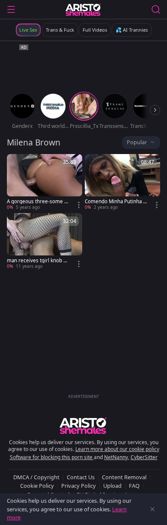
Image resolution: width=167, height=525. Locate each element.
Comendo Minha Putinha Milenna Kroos (116, 201)
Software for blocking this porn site (52, 457)
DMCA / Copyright (36, 477)
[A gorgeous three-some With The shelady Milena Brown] (44, 182)
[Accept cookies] (152, 509)
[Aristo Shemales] (83, 9)
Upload (112, 485)
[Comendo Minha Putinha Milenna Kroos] (122, 182)
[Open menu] (11, 9)
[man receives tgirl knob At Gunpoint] (44, 241)
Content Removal (124, 477)
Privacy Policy (78, 485)
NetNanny (116, 457)
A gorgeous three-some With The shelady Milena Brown (38, 201)
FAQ (134, 485)
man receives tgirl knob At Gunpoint (37, 260)
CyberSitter (144, 457)
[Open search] (156, 9)
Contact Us (81, 477)
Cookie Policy (37, 485)
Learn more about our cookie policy (117, 449)
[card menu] (79, 205)
